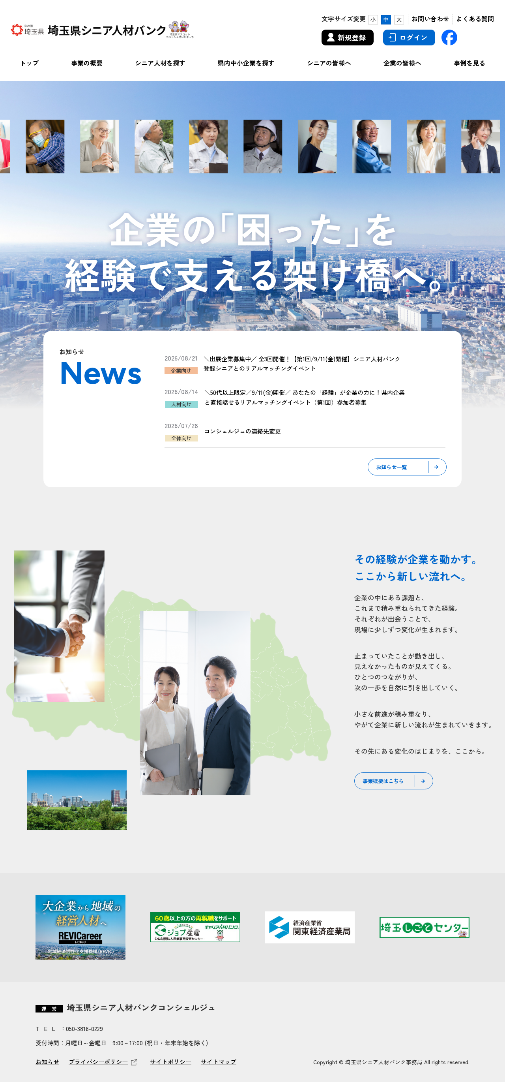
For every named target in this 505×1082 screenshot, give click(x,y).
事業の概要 (87, 63)
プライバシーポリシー (98, 1061)
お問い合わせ (430, 18)
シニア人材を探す (160, 63)
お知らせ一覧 (391, 467)
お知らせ (47, 1061)
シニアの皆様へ (329, 63)
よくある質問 (475, 18)
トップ (29, 63)
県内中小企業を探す (246, 63)
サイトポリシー (170, 1061)
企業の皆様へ (402, 63)
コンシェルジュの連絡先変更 (242, 430)
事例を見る (469, 63)
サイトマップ (218, 1061)
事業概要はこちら (383, 781)
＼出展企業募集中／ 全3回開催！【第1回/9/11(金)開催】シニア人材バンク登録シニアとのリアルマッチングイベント (302, 363)
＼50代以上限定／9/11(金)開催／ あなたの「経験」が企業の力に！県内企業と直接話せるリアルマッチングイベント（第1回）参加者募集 (304, 397)
